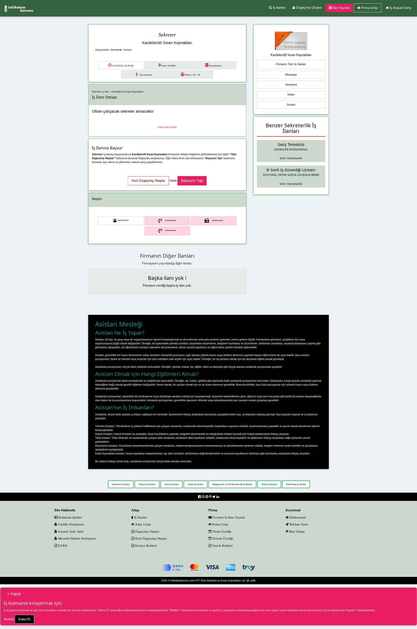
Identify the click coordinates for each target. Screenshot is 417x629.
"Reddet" (174, 610)
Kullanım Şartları (70, 517)
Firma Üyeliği (221, 531)
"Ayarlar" (351, 610)
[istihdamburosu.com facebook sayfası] (200, 497)
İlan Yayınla (340, 8)
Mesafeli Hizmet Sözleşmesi (76, 538)
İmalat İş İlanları (196, 484)
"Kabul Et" (103, 610)
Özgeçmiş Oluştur (308, 7)
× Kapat (14, 594)
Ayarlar (9, 619)
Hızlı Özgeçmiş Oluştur (150, 538)
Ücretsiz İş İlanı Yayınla (228, 517)
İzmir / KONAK (168, 65)
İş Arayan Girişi (400, 8)
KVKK (62, 545)
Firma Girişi (369, 8)
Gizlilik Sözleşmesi (70, 524)
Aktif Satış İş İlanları (296, 484)
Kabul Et (24, 619)
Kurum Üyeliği (222, 538)
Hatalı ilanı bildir (167, 127)
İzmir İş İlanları (171, 484)
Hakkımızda (297, 517)
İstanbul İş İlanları (121, 484)
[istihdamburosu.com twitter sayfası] (214, 497)
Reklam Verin (298, 524)
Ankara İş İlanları (147, 484)
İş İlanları (279, 7)
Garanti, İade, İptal (70, 531)
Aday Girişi (142, 524)
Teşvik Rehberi (222, 545)
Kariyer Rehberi (145, 545)
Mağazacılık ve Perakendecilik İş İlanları (232, 484)
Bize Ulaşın (296, 531)
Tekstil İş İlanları (269, 484)
